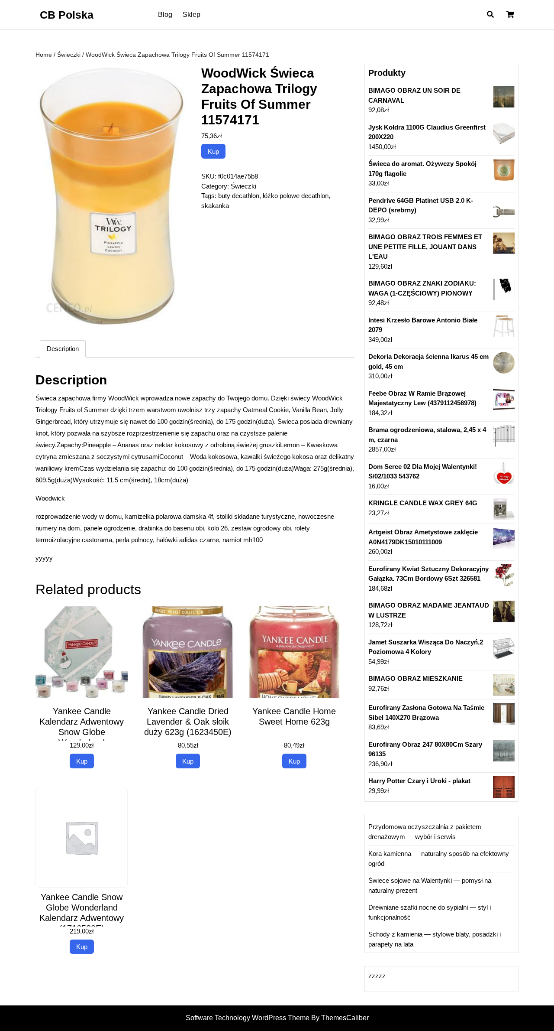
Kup (213, 151)
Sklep (191, 14)
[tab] (63, 349)
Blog (165, 14)
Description (63, 348)
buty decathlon (238, 195)
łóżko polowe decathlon (296, 195)
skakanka (215, 205)
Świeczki (69, 55)
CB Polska (66, 15)
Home (43, 55)
